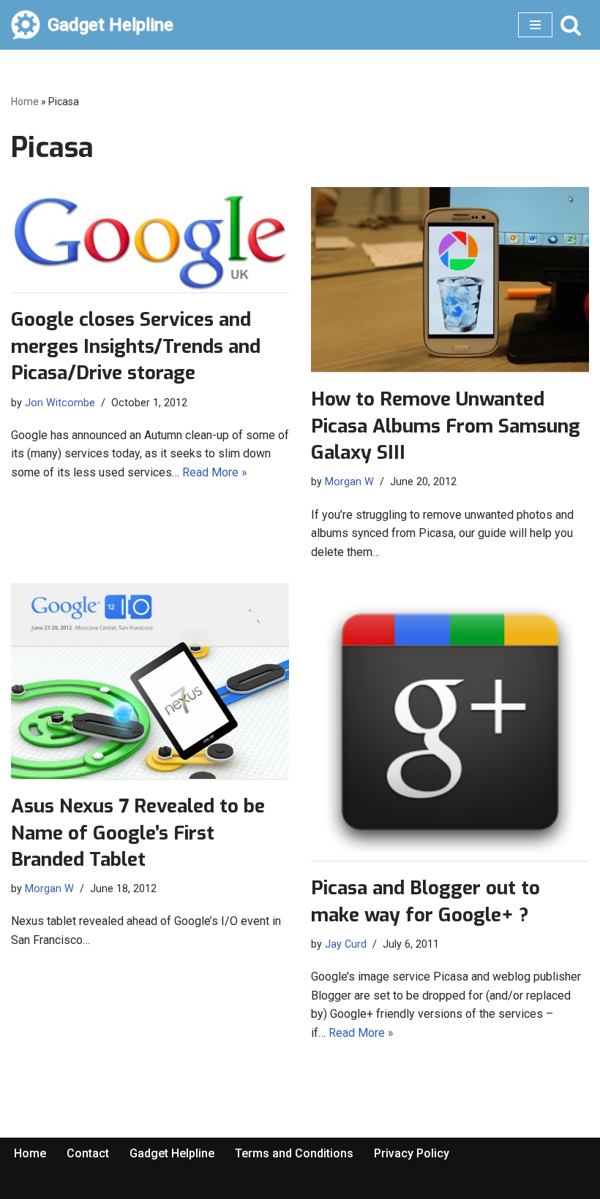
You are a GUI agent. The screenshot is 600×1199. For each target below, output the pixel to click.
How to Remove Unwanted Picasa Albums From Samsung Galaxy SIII (445, 426)
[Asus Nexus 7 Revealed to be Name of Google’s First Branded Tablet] (150, 681)
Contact (88, 1153)
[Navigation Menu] (535, 24)
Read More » (214, 472)
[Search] (571, 25)
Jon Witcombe (60, 403)
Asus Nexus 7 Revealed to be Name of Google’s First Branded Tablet (138, 832)
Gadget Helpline (172, 1153)
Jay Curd (346, 944)
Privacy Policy (411, 1153)
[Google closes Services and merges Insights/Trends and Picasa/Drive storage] (150, 239)
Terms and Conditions (294, 1153)
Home (25, 101)
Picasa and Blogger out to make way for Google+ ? (425, 901)
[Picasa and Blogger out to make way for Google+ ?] (450, 722)
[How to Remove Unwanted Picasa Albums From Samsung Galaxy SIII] (450, 279)
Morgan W (349, 482)
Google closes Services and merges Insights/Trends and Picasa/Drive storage (135, 346)
